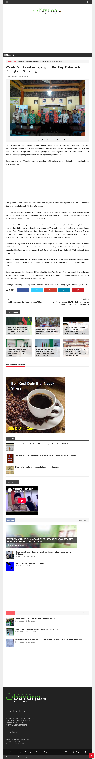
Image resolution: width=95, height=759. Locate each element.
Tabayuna (20, 757)
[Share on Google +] (50, 290)
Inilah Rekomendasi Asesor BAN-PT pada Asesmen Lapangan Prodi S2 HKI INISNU (18, 352)
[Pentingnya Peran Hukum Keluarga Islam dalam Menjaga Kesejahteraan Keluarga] (10, 559)
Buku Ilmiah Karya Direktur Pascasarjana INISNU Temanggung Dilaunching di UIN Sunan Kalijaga (75, 352)
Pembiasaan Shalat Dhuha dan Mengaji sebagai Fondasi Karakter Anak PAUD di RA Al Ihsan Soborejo (40, 540)
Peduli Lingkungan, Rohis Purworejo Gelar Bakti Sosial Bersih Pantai (47, 331)
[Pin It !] (78, 290)
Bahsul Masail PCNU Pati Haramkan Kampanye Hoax (35, 619)
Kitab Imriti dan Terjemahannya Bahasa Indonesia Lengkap (37, 467)
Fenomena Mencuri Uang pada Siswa (30, 563)
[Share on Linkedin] (64, 290)
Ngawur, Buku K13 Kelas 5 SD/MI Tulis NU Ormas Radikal (36, 629)
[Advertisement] (47, 34)
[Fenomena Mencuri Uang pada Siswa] (10, 570)
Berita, (26, 76)
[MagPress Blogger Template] (47, 11)
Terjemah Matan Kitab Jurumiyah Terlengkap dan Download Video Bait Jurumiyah (46, 455)
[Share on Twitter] (37, 290)
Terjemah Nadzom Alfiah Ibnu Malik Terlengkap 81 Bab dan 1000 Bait (41, 444)
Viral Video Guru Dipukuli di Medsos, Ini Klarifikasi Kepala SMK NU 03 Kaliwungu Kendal (49, 640)
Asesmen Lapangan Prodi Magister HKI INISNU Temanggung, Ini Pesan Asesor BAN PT (45, 352)
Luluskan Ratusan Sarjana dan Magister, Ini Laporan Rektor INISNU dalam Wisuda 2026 (17, 330)
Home (9, 61)
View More (82, 520)
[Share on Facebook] (23, 290)
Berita (14, 61)
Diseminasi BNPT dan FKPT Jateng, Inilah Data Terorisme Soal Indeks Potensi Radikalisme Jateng (76, 330)
